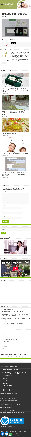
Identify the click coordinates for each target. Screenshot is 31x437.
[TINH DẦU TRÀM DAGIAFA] (15, 4)
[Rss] (13, 433)
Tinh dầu (5, 349)
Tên (3, 206)
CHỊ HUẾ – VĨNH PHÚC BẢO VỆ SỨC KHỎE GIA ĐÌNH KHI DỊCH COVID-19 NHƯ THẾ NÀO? (14, 322)
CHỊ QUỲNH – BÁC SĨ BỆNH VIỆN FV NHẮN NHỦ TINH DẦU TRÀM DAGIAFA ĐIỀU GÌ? (14, 174)
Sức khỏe (5, 346)
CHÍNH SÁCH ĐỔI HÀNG (7, 396)
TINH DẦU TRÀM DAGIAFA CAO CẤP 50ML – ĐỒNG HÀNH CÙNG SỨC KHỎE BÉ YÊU (15, 90)
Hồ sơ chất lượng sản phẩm (10, 339)
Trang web (4, 216)
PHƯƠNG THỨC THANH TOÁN (9, 400)
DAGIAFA (27, 431)
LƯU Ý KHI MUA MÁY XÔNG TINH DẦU (15, 153)
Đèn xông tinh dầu (7, 336)
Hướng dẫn (6, 341)
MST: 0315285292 (7, 376)
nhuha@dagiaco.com (8, 380)
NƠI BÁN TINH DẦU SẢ (9, 134)
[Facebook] (14, 433)
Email (3, 211)
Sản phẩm (5, 344)
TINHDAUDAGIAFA (12, 431)
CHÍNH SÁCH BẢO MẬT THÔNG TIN (10, 393)
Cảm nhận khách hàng (8, 332)
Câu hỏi (5, 334)
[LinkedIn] (16, 433)
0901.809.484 (6, 378)
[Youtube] (17, 433)
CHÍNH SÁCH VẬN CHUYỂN (8, 398)
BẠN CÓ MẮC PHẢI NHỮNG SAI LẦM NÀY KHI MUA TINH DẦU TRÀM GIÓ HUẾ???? (14, 112)
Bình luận (4, 191)
